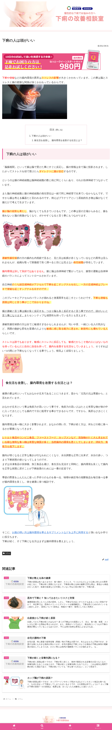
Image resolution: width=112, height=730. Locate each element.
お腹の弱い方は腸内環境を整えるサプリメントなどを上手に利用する (50, 532)
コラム (7, 553)
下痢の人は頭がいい (41, 136)
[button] (103, 493)
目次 (52, 129)
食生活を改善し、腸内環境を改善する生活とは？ (58, 140)
